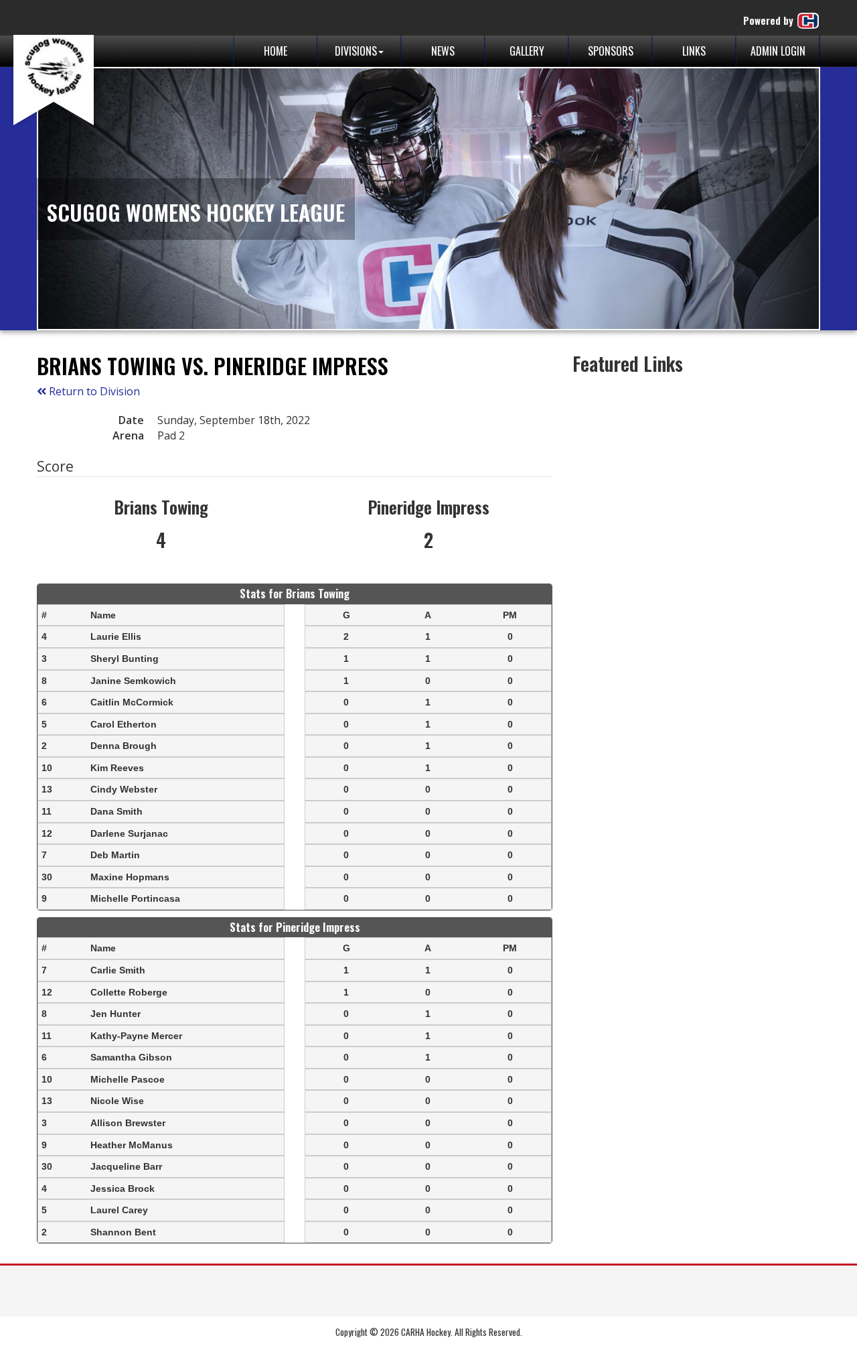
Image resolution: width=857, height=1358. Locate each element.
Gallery (527, 51)
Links (694, 51)
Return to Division (93, 391)
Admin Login (778, 51)
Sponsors (610, 51)
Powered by (769, 20)
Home (275, 51)
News (443, 51)
